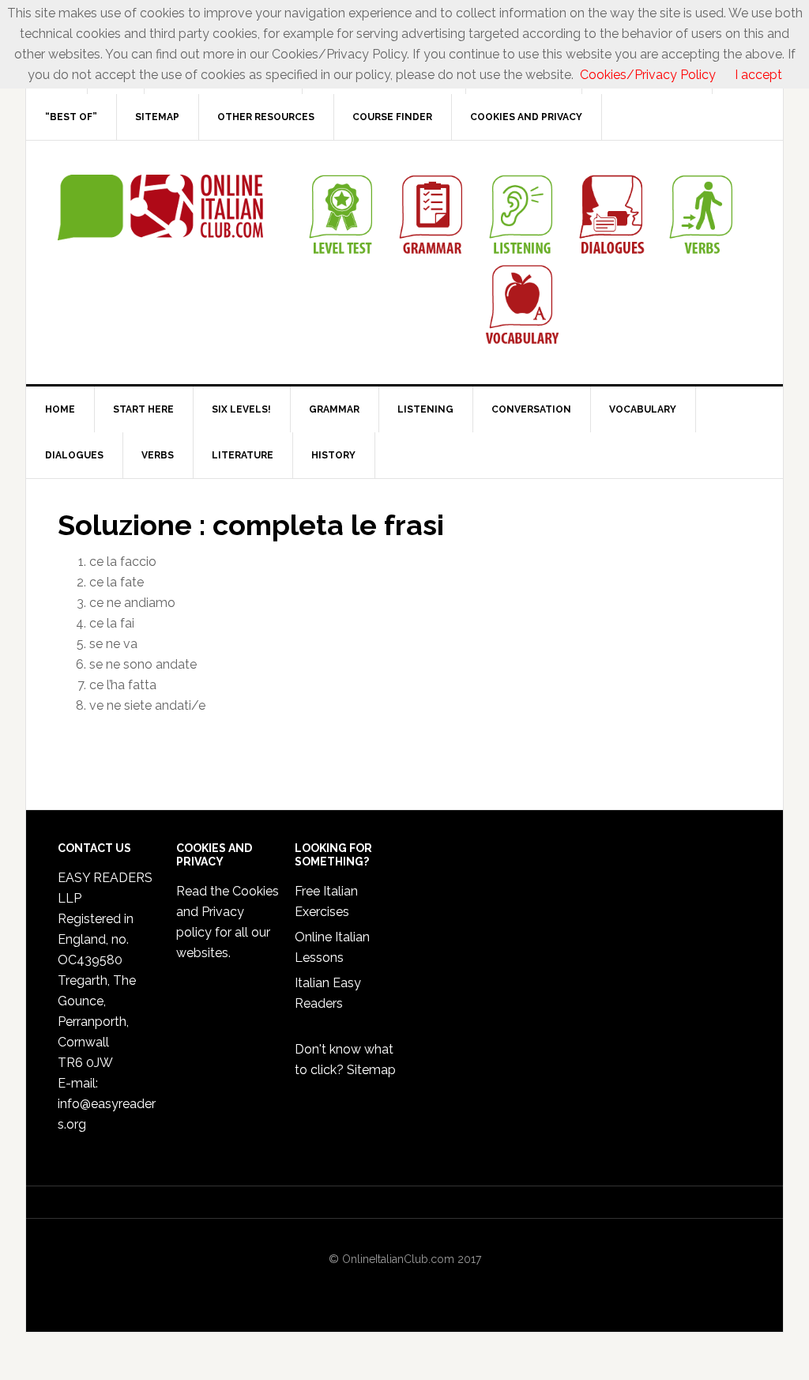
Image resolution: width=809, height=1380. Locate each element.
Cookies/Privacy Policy (648, 74)
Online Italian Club (160, 207)
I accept (758, 74)
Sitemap (371, 1069)
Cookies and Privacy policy (227, 912)
